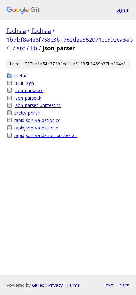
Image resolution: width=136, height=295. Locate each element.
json (125, 285)
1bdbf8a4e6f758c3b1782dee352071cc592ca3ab (69, 39)
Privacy (55, 285)
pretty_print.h (27, 113)
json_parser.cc (28, 90)
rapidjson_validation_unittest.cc (45, 135)
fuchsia (16, 31)
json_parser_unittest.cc (37, 105)
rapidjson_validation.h (36, 128)
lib (33, 48)
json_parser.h (27, 98)
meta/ (20, 75)
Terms (73, 285)
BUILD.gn (24, 83)
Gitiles (38, 285)
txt (109, 285)
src (21, 48)
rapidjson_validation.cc (37, 120)
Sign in (123, 10)
